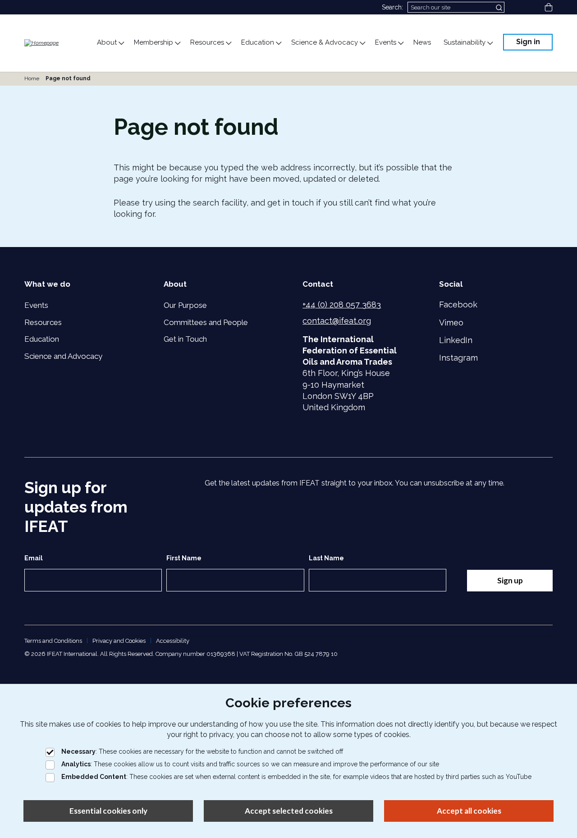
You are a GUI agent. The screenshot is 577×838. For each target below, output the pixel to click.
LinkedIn (455, 340)
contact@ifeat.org (336, 320)
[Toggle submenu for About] (121, 43)
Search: (392, 7)
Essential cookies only (108, 810)
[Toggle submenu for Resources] (228, 43)
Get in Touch (185, 338)
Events (36, 305)
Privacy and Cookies (119, 640)
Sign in (528, 41)
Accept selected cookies (289, 810)
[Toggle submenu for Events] (400, 43)
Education (41, 338)
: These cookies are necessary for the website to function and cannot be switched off (202, 751)
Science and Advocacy (63, 356)
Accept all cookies (469, 810)
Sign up (510, 580)
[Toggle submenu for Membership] (177, 43)
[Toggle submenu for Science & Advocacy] (362, 43)
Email (33, 558)
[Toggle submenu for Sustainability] (489, 43)
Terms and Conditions (53, 640)
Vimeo (451, 322)
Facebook (458, 304)
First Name (183, 558)
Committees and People (206, 322)
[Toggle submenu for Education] (278, 43)
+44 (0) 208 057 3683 (341, 304)
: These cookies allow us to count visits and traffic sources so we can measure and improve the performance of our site (250, 764)
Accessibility (172, 640)
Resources (43, 322)
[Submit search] (499, 7)
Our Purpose (185, 305)
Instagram (458, 357)
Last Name (326, 558)
